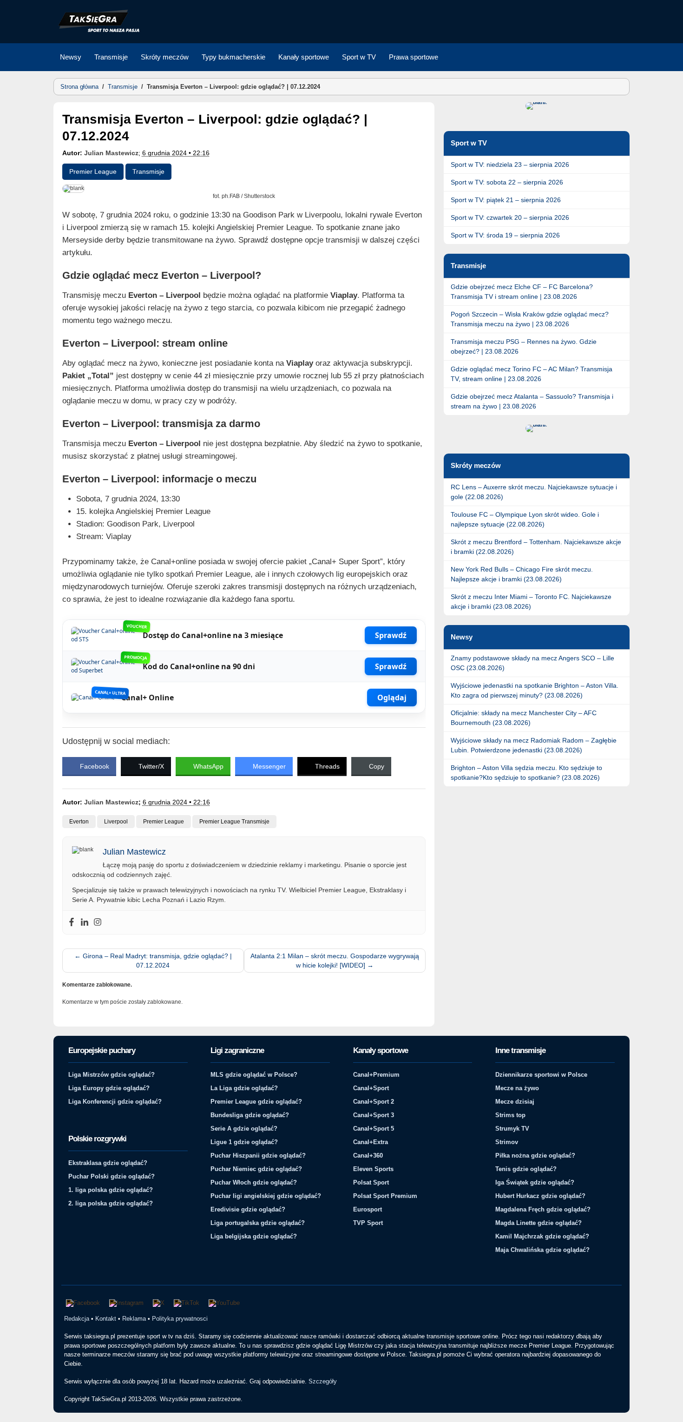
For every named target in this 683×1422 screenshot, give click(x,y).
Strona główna (79, 86)
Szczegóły (323, 1381)
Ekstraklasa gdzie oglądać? (107, 1162)
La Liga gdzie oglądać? (244, 1088)
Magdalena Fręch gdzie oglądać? (543, 1209)
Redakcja (76, 1318)
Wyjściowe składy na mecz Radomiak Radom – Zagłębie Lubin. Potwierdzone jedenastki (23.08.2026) (534, 745)
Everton (79, 821)
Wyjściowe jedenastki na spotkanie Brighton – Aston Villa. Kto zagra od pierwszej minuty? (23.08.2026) (534, 690)
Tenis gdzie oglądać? (526, 1168)
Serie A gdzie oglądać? (243, 1128)
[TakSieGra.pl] (96, 30)
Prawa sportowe (413, 57)
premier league (163, 821)
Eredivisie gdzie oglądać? (247, 1209)
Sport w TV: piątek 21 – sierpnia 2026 (506, 200)
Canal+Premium (376, 1074)
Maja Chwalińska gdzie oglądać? (542, 1249)
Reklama (134, 1318)
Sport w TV (359, 57)
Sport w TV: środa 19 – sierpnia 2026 (505, 235)
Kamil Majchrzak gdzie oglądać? (542, 1236)
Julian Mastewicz (111, 153)
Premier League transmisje (234, 821)
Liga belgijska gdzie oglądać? (253, 1236)
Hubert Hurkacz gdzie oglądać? (540, 1195)
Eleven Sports (373, 1168)
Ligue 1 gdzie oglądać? (244, 1142)
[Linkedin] (84, 922)
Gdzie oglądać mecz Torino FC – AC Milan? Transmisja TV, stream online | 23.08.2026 (531, 373)
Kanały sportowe (303, 57)
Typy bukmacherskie (233, 57)
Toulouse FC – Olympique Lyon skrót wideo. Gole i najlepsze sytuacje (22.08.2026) (525, 519)
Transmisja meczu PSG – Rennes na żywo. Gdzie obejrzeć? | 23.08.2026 (524, 346)
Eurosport (367, 1209)
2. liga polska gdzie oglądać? (110, 1203)
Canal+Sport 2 (373, 1101)
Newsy (70, 57)
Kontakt (105, 1318)
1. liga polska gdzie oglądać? (110, 1189)
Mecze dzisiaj (514, 1101)
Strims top (510, 1115)
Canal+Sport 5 (373, 1128)
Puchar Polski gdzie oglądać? (111, 1176)
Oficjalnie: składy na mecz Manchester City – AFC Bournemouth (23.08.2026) (524, 717)
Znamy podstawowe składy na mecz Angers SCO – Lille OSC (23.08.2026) (532, 663)
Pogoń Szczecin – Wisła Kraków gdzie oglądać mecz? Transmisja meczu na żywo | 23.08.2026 (530, 319)
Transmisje (111, 57)
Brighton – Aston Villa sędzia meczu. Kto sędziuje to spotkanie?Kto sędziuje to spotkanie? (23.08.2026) (526, 772)
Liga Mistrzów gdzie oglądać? (111, 1074)
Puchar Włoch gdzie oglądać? (253, 1182)
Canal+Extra (370, 1142)
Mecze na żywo (517, 1088)
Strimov (506, 1142)
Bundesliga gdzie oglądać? (249, 1115)
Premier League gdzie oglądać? (256, 1101)
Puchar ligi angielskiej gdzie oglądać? (265, 1195)
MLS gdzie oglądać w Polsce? (253, 1074)
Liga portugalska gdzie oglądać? (257, 1222)
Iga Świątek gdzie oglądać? (534, 1182)
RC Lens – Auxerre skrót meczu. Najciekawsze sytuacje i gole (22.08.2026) (534, 491)
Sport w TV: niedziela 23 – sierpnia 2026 (510, 164)
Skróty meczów (165, 57)
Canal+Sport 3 (373, 1115)
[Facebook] (71, 922)
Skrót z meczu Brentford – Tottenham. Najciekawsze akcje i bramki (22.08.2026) (536, 546)
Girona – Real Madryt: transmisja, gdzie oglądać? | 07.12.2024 (153, 960)
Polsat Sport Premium (385, 1195)
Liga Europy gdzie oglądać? (109, 1088)
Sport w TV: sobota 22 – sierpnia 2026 (507, 182)
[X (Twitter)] (158, 1303)
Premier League (93, 171)
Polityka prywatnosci (180, 1318)
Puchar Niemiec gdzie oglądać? (256, 1168)
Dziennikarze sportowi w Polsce (541, 1074)
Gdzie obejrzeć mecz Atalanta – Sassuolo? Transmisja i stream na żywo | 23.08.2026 (532, 401)
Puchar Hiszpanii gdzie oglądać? (258, 1155)
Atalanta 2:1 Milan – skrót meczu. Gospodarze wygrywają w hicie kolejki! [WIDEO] (334, 960)
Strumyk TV (512, 1128)
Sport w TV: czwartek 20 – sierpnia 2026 (510, 217)
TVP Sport (368, 1222)
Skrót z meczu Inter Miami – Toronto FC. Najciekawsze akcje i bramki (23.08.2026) (531, 601)
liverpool (116, 821)
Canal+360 (368, 1155)
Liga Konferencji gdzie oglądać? (115, 1101)
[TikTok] (186, 1303)
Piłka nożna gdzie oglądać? (535, 1155)
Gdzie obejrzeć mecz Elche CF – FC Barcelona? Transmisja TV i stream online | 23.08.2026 (522, 291)
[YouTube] (224, 1303)
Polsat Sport (371, 1182)
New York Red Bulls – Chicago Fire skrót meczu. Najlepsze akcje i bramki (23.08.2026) (522, 574)
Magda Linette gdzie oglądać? (538, 1222)
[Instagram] (97, 922)
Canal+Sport (371, 1088)
